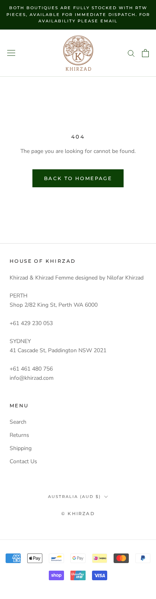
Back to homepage (78, 178)
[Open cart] (145, 53)
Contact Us (23, 461)
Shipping (21, 448)
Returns (19, 435)
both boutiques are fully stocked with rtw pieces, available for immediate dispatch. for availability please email (78, 14)
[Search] (131, 53)
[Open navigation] (11, 53)
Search (18, 422)
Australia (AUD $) (74, 496)
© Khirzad (78, 513)
